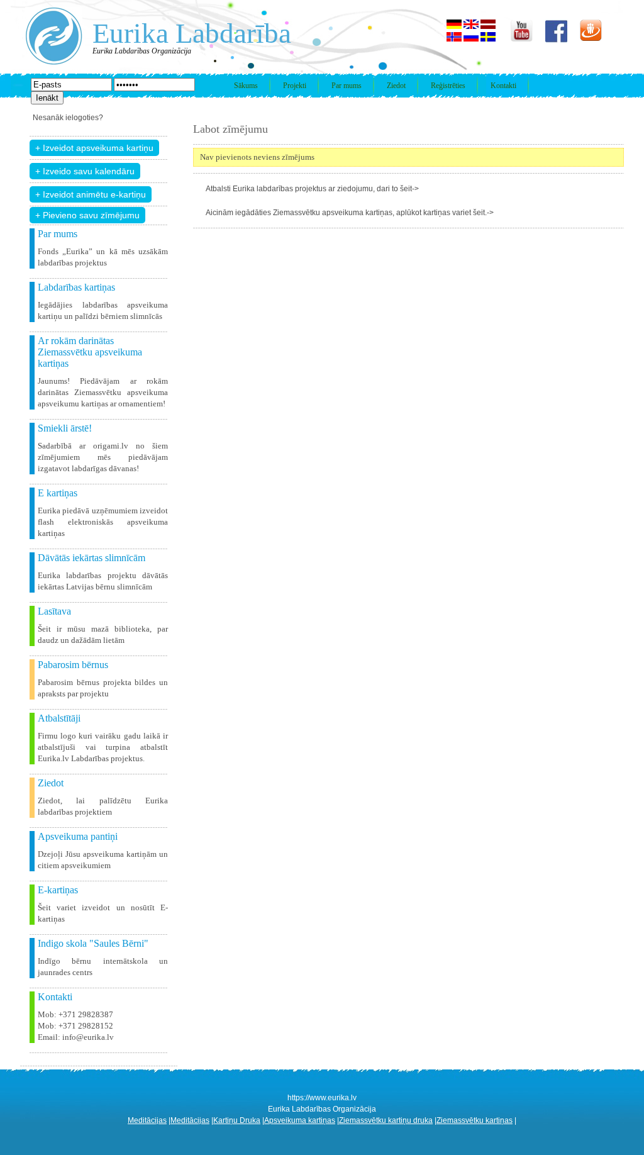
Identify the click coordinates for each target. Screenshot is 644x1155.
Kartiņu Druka (236, 1120)
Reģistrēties (448, 85)
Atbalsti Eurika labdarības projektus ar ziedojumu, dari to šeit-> (312, 188)
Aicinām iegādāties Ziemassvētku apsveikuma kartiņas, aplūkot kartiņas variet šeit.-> (350, 212)
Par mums (346, 85)
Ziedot (396, 85)
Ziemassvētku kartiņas (474, 1120)
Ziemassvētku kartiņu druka (386, 1120)
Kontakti (503, 85)
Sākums (246, 85)
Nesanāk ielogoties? (68, 117)
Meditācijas (147, 1120)
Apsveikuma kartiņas (299, 1120)
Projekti (294, 85)
